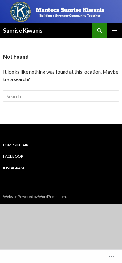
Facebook (13, 156)
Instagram (13, 167)
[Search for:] (61, 96)
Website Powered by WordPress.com (34, 196)
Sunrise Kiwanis (23, 30)
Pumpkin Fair (15, 144)
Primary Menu (114, 30)
